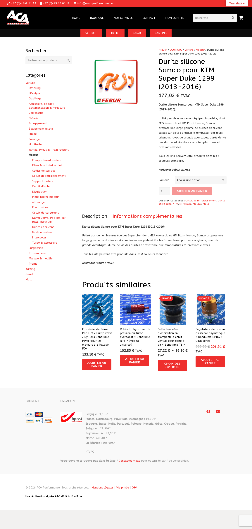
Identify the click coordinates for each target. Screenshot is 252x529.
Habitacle (35, 144)
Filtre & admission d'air (47, 165)
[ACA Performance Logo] (18, 17)
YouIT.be (76, 496)
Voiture (189, 49)
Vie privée (122, 487)
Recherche (68, 60)
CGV (134, 487)
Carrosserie (36, 113)
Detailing (35, 88)
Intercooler (39, 237)
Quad (29, 274)
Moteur (200, 49)
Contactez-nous (129, 460)
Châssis (33, 118)
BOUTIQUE (176, 49)
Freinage (34, 139)
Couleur (164, 180)
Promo (33, 263)
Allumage (38, 202)
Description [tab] (94, 216)
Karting (30, 269)
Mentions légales (102, 487)
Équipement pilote (41, 128)
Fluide (33, 134)
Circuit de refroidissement (200, 200)
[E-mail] (218, 411)
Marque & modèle (41, 258)
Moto (206, 203)
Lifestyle (34, 93)
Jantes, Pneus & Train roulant (49, 149)
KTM (175, 203)
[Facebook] (208, 411)
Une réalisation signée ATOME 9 (46, 496)
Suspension (36, 248)
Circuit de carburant (45, 212)
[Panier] (241, 18)
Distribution (39, 191)
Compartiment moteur (47, 160)
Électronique (40, 207)
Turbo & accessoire (44, 242)
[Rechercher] (233, 18)
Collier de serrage (44, 170)
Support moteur (42, 181)
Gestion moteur (42, 232)
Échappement (38, 123)
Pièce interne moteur (45, 196)
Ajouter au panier (192, 191)
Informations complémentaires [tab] (147, 216)
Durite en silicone (43, 227)
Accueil (163, 49)
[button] (135, 18)
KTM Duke (185, 203)
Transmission (37, 253)
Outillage (35, 98)
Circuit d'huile (41, 186)
